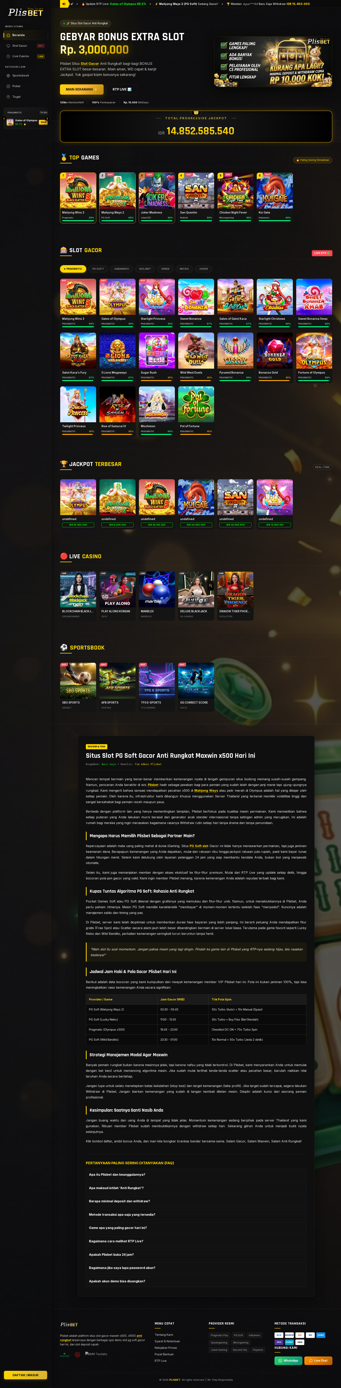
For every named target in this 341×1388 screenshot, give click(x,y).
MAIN (44, 122)
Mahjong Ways (206, 790)
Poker (16, 86)
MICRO (184, 268)
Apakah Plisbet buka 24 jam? (111, 1254)
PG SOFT (98, 268)
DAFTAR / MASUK (25, 1375)
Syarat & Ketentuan (167, 1341)
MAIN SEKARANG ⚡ (82, 89)
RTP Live (161, 1360)
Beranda (18, 35)
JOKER (203, 268)
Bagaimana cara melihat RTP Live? (116, 1241)
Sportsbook (20, 75)
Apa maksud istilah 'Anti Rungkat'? (116, 1188)
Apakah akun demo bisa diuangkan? (117, 1281)
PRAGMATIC (74, 268)
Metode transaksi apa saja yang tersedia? (122, 1214)
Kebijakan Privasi (166, 1347)
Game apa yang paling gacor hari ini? (118, 1228)
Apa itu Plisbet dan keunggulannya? (117, 1174)
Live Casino (27, 56)
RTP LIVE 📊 (122, 89)
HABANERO (121, 268)
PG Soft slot (199, 846)
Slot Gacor (27, 45)
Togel (16, 96)
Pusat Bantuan (164, 1354)
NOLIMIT (145, 268)
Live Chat (320, 1360)
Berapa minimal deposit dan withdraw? (119, 1201)
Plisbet (153, 785)
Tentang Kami (164, 1334)
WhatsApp (291, 1360)
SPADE (165, 268)
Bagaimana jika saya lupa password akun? (122, 1268)
